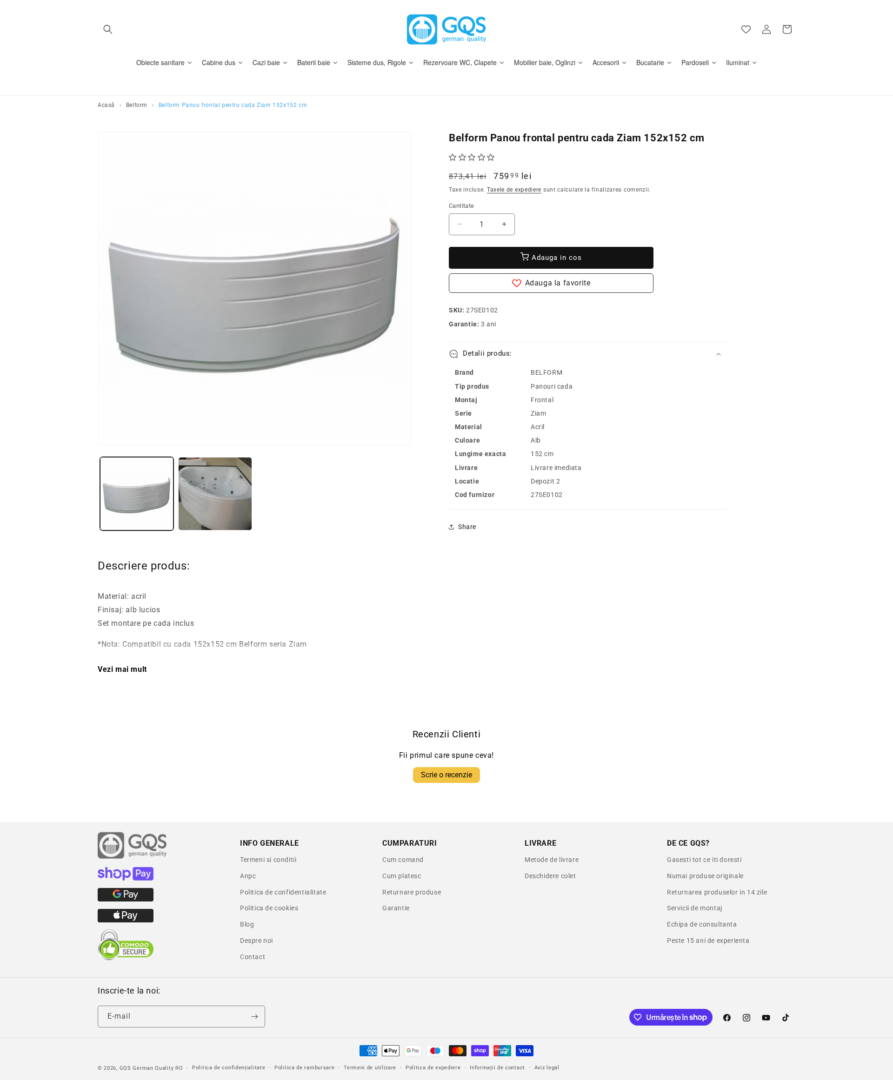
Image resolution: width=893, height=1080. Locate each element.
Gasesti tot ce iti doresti (704, 859)
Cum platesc (401, 876)
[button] (108, 29)
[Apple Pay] (125, 920)
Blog (247, 924)
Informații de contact (497, 1067)
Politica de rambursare (304, 1067)
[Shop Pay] (125, 878)
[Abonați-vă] (254, 1016)
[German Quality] (132, 857)
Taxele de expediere (514, 189)
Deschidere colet (550, 876)
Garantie (396, 908)
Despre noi (256, 940)
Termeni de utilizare (370, 1067)
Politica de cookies (269, 908)
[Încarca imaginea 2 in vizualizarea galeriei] (215, 493)
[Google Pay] (125, 899)
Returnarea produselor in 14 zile (717, 892)
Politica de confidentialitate (283, 892)
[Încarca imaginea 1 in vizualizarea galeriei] (136, 493)
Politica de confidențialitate (228, 1067)
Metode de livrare (552, 859)
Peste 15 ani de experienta (708, 940)
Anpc (248, 876)
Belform (136, 105)
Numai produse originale (705, 876)
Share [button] (467, 526)
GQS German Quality (147, 1068)
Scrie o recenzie (446, 774)
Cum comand (403, 859)
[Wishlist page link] (746, 29)
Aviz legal (547, 1067)
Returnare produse (411, 892)
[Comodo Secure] (125, 958)
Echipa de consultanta (702, 924)
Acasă (106, 105)
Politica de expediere (433, 1067)
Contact (252, 957)
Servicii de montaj (694, 908)
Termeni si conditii (268, 859)
